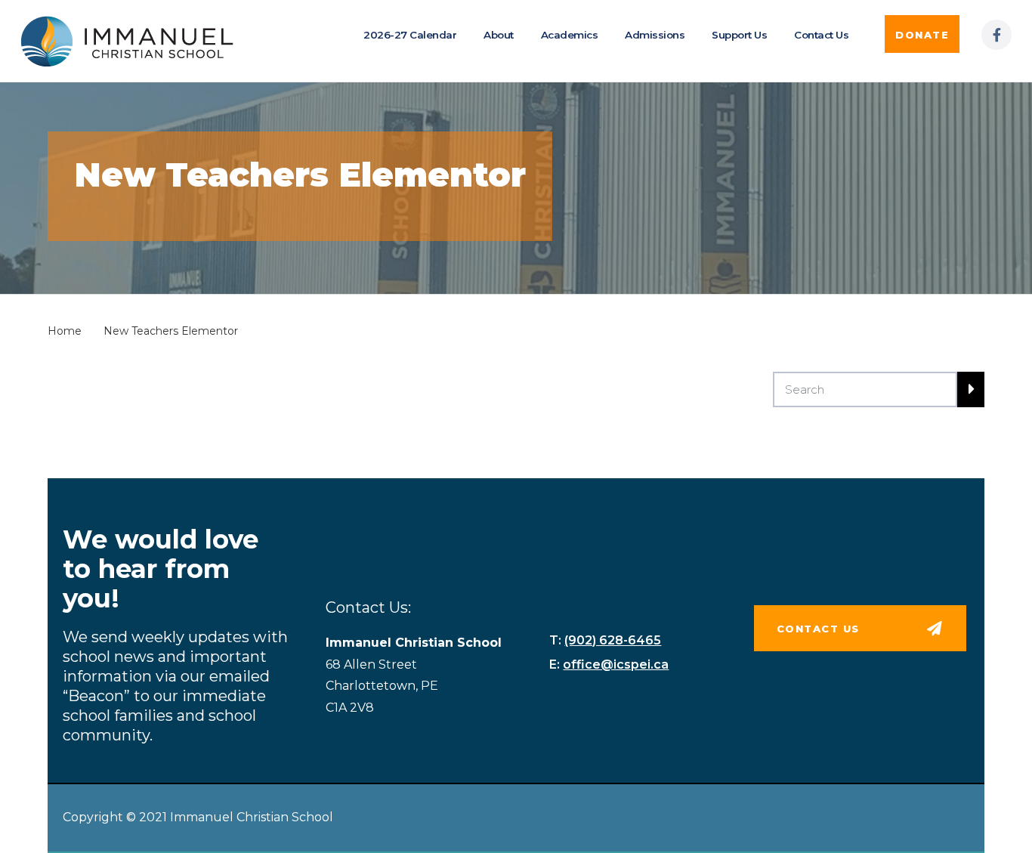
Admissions (654, 35)
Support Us (739, 35)
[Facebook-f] (996, 35)
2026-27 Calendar (409, 35)
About (499, 35)
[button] (922, 34)
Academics (569, 35)
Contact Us (821, 35)
